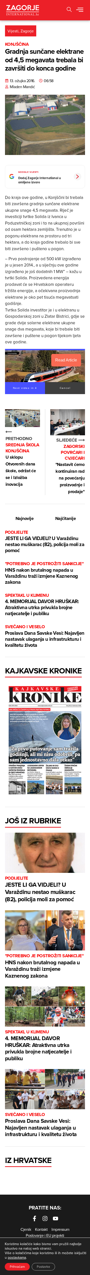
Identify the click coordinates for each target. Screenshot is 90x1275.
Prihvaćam (17, 1266)
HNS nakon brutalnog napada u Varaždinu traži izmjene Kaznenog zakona (44, 573)
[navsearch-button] (69, 10)
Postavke (43, 1266)
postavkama (17, 1257)
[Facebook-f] (34, 1218)
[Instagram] (45, 1218)
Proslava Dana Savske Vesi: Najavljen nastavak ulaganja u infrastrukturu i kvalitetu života (44, 636)
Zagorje (27, 31)
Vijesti (13, 31)
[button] (79, 10)
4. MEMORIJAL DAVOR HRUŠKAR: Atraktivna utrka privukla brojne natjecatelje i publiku (42, 605)
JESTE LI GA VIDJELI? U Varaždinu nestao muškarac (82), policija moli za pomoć (44, 541)
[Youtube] (55, 1218)
